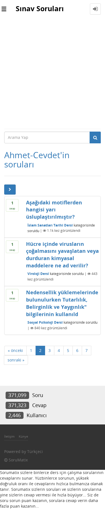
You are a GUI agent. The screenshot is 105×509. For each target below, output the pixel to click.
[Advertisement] (52, 73)
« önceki (15, 350)
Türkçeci (35, 451)
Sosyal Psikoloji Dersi (45, 322)
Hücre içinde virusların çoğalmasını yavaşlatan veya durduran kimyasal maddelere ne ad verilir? (62, 255)
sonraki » (16, 360)
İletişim (9, 436)
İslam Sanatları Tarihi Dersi (50, 225)
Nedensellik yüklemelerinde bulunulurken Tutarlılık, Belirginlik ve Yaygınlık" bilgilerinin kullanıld (62, 303)
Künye (23, 436)
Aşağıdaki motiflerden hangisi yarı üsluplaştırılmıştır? (54, 209)
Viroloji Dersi (38, 273)
